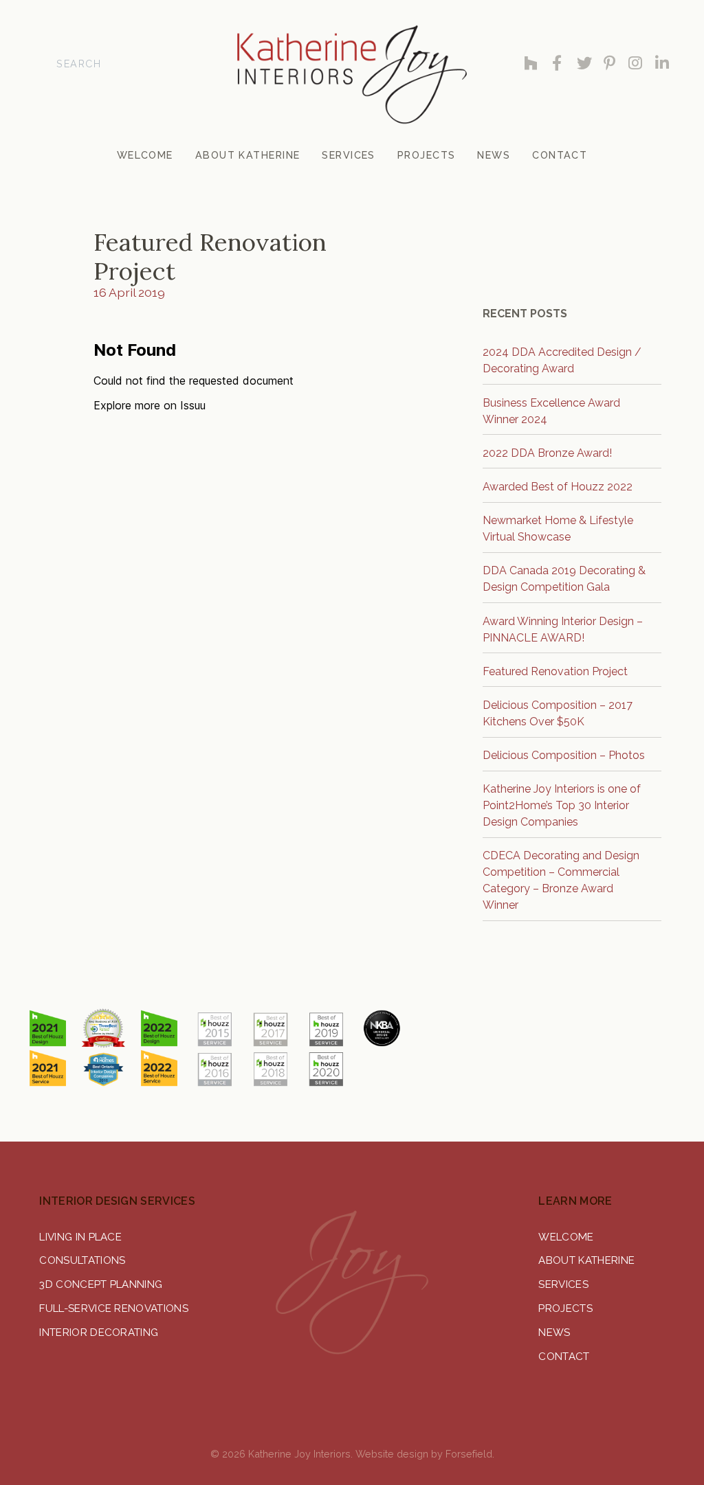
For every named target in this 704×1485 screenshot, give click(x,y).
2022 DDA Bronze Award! (547, 453)
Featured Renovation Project (555, 671)
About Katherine (586, 1260)
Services (563, 1284)
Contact (563, 1356)
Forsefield (469, 1454)
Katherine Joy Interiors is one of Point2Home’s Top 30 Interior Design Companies (562, 805)
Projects (565, 1308)
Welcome (565, 1237)
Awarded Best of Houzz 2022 (557, 486)
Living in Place (80, 1237)
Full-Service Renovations (113, 1308)
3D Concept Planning (100, 1284)
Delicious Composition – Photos (564, 755)
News (554, 1332)
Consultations (82, 1260)
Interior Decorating (98, 1332)
